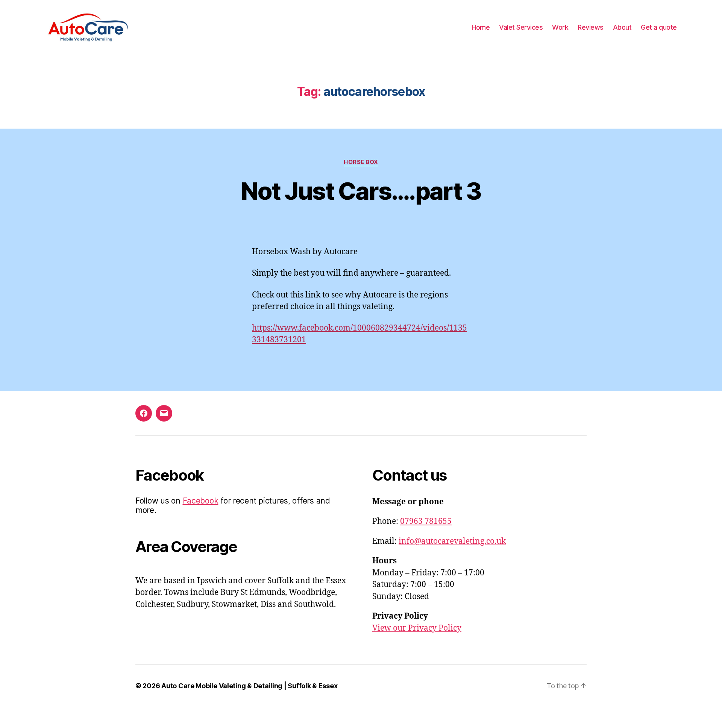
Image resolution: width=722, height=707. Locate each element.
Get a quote (659, 27)
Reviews (591, 27)
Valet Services (521, 27)
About (622, 27)
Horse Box (361, 162)
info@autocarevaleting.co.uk (452, 541)
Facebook (200, 500)
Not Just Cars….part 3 (361, 190)
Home (481, 27)
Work (560, 27)
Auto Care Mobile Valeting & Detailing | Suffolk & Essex (249, 686)
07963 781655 (426, 521)
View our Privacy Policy (416, 628)
